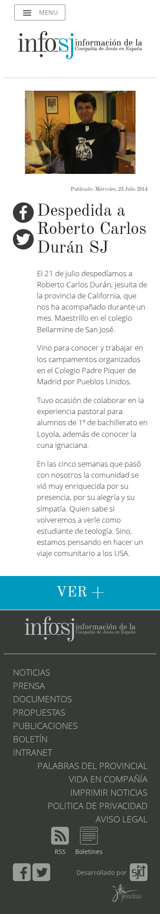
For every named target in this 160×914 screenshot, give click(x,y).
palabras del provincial (92, 766)
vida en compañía (108, 780)
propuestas (39, 713)
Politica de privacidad (98, 806)
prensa (29, 686)
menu (40, 13)
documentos (42, 700)
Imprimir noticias (109, 793)
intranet (32, 753)
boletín (30, 740)
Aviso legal (122, 820)
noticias (31, 673)
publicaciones (45, 726)
